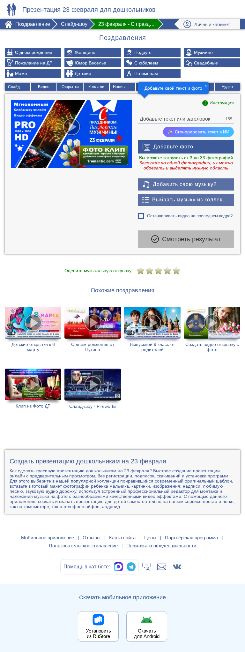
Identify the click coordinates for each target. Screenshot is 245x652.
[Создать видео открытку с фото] (212, 331)
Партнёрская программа (191, 537)
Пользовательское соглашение (83, 545)
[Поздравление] (11, 9)
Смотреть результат (191, 239)
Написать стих (124, 87)
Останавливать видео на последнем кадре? (190, 216)
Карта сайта (122, 537)
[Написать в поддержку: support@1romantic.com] (161, 566)
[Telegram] (131, 566)
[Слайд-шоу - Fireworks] (92, 393)
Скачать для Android (147, 633)
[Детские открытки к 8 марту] (33, 331)
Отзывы (91, 537)
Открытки (70, 87)
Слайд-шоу (18, 87)
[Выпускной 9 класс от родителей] (152, 331)
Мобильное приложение (47, 537)
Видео (43, 87)
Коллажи (96, 87)
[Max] (118, 566)
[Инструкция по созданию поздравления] (218, 103)
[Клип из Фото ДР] (33, 393)
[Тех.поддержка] (146, 566)
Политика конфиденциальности (161, 545)
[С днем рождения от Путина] (92, 331)
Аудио (227, 87)
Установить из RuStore (98, 633)
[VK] (177, 566)
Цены (150, 537)
